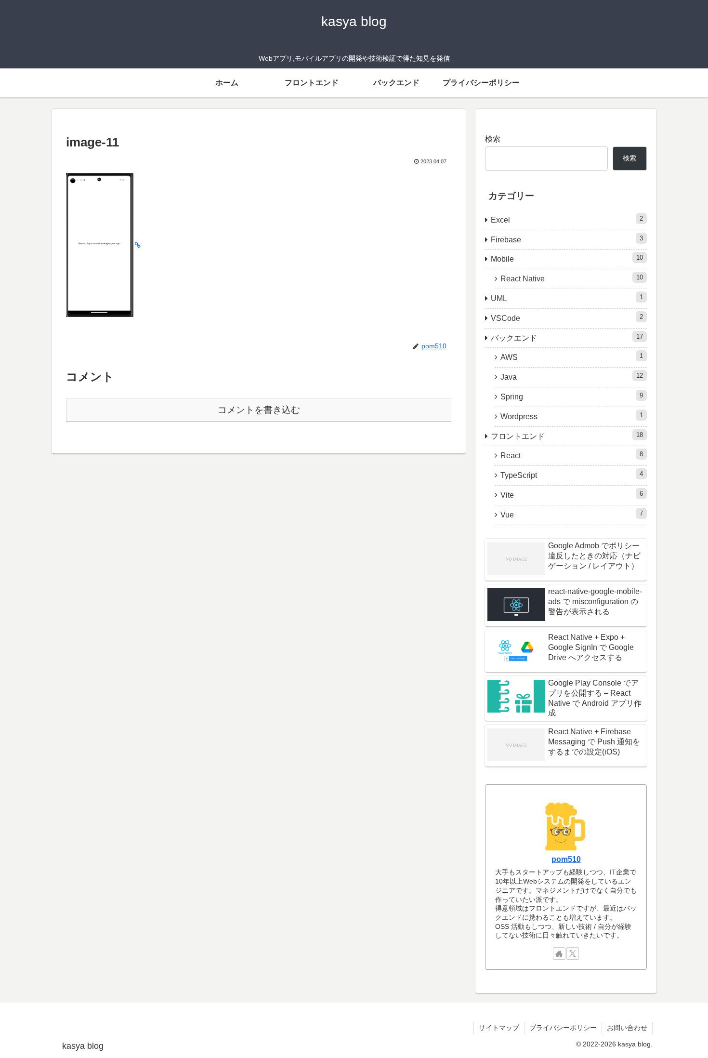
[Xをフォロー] (572, 953)
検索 (492, 139)
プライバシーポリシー (563, 1028)
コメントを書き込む (259, 410)
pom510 (566, 859)
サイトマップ (499, 1028)
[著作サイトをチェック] (559, 953)
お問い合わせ (627, 1028)
